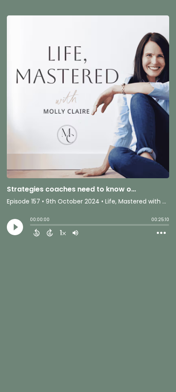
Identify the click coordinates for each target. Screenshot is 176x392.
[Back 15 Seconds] (36, 232)
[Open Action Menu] (161, 233)
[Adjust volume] (75, 232)
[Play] (15, 227)
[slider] (32, 225)
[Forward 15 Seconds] (49, 232)
